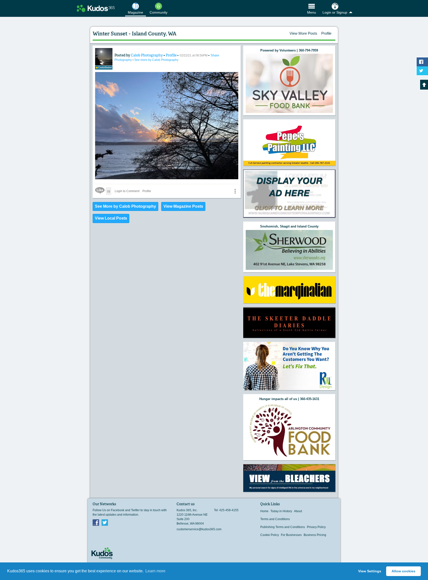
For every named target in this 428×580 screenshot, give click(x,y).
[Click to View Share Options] (235, 191)
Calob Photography (147, 55)
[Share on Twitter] (422, 70)
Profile (326, 33)
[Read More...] (289, 83)
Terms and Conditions (275, 519)
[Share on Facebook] (422, 61)
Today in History (281, 511)
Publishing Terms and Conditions (282, 527)
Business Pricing (315, 535)
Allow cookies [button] (403, 571)
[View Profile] (103, 56)
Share (215, 55)
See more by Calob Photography (156, 60)
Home (264, 511)
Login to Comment (127, 191)
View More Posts (303, 33)
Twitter (105, 522)
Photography (123, 60)
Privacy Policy (316, 527)
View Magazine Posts (183, 206)
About (298, 511)
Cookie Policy (269, 535)
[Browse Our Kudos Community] (95, 8)
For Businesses (291, 535)
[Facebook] (96, 522)
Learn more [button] (155, 571)
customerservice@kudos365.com (199, 529)
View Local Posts (111, 218)
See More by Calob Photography (125, 206)
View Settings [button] (369, 571)
